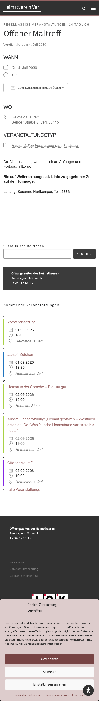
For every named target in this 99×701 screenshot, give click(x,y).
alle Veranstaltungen (25, 489)
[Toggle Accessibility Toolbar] (88, 690)
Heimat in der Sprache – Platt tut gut (36, 386)
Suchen (84, 254)
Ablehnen (49, 671)
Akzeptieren (49, 659)
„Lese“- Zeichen (20, 354)
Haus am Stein (27, 405)
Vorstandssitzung (21, 322)
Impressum (78, 695)
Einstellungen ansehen (49, 684)
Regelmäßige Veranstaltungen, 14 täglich (45, 145)
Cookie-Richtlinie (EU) (24, 576)
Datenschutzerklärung (27, 695)
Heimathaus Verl (25, 117)
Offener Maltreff (20, 462)
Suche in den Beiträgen (23, 246)
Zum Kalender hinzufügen (39, 87)
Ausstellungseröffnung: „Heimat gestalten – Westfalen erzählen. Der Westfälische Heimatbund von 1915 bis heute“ (51, 424)
